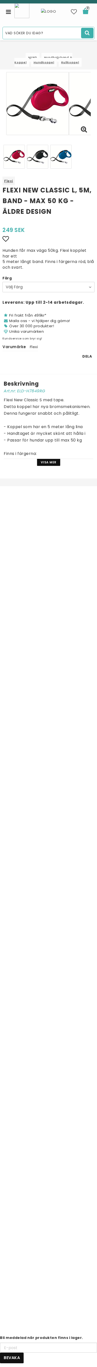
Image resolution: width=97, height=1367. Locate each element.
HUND (32, 57)
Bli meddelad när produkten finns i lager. (41, 1337)
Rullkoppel (70, 62)
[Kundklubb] (21, 10)
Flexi (8, 181)
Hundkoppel (44, 62)
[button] (74, 12)
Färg (7, 278)
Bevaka (12, 1358)
